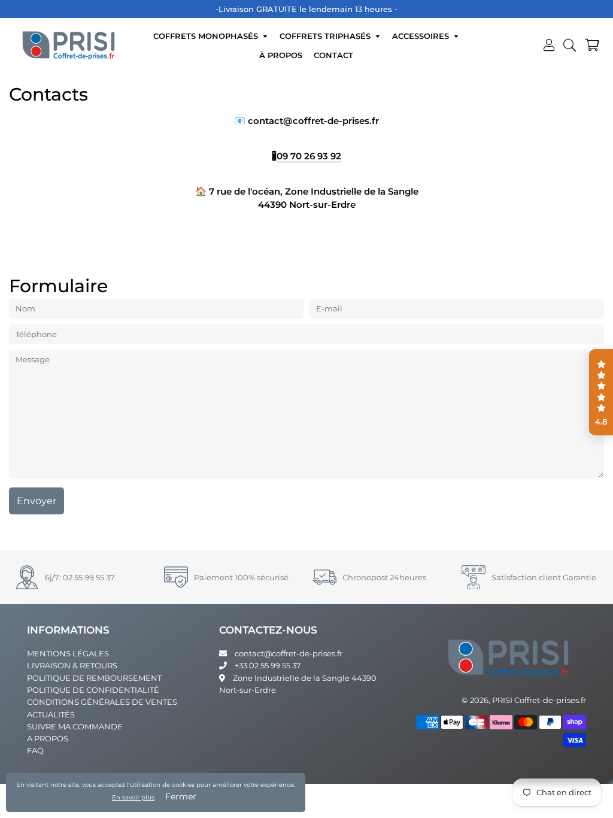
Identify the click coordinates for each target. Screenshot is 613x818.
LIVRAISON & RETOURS (72, 665)
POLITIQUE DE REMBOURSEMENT (94, 678)
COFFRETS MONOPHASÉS (206, 36)
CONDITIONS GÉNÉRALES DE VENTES (102, 702)
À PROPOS (280, 55)
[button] (601, 392)
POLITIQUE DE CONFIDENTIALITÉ (93, 690)
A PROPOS (47, 738)
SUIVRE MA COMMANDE (75, 726)
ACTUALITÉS (51, 714)
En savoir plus (133, 797)
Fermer (180, 796)
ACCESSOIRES (421, 36)
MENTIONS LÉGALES (68, 653)
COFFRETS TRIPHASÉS (326, 36)
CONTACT (333, 55)
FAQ (35, 750)
